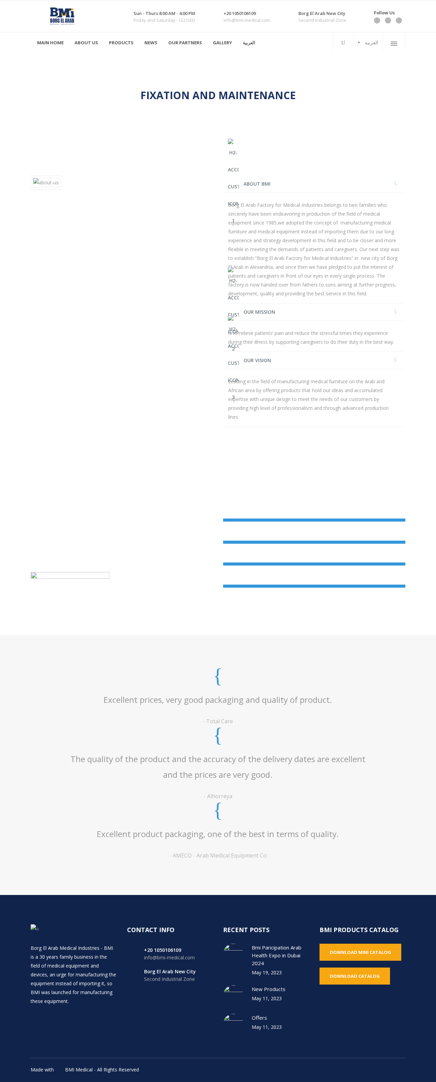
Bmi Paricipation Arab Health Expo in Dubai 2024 (276, 955)
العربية (371, 42)
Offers (259, 1017)
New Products (268, 989)
